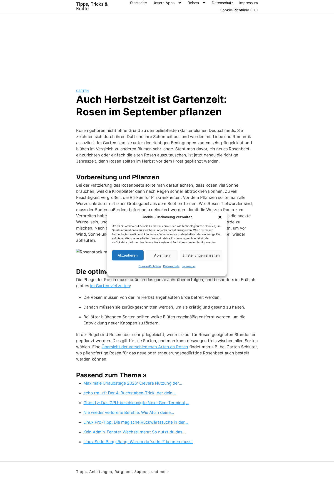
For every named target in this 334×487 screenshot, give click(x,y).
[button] (220, 217)
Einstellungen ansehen (201, 255)
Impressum (188, 266)
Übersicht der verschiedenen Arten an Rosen (145, 346)
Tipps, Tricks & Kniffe (92, 6)
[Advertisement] (167, 47)
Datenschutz (171, 266)
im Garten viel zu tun (110, 285)
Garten (82, 91)
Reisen (193, 2)
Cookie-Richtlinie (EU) (239, 10)
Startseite (138, 2)
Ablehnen (162, 255)
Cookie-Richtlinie (150, 266)
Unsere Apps (163, 2)
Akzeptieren (128, 255)
